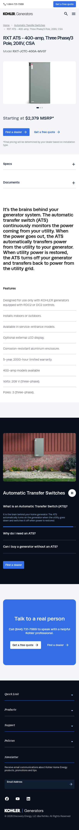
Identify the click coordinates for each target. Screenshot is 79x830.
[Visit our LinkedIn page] (28, 798)
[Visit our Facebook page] (7, 798)
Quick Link (12, 694)
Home (6, 25)
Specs (7, 164)
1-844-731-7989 (15, 4)
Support (10, 725)
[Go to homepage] (18, 13)
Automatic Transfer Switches (29, 25)
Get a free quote (65, 4)
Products (10, 709)
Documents (11, 182)
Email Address (14, 782)
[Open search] (66, 14)
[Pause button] (72, 493)
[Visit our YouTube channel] (17, 798)
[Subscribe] (71, 784)
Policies (10, 740)
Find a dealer (13, 132)
